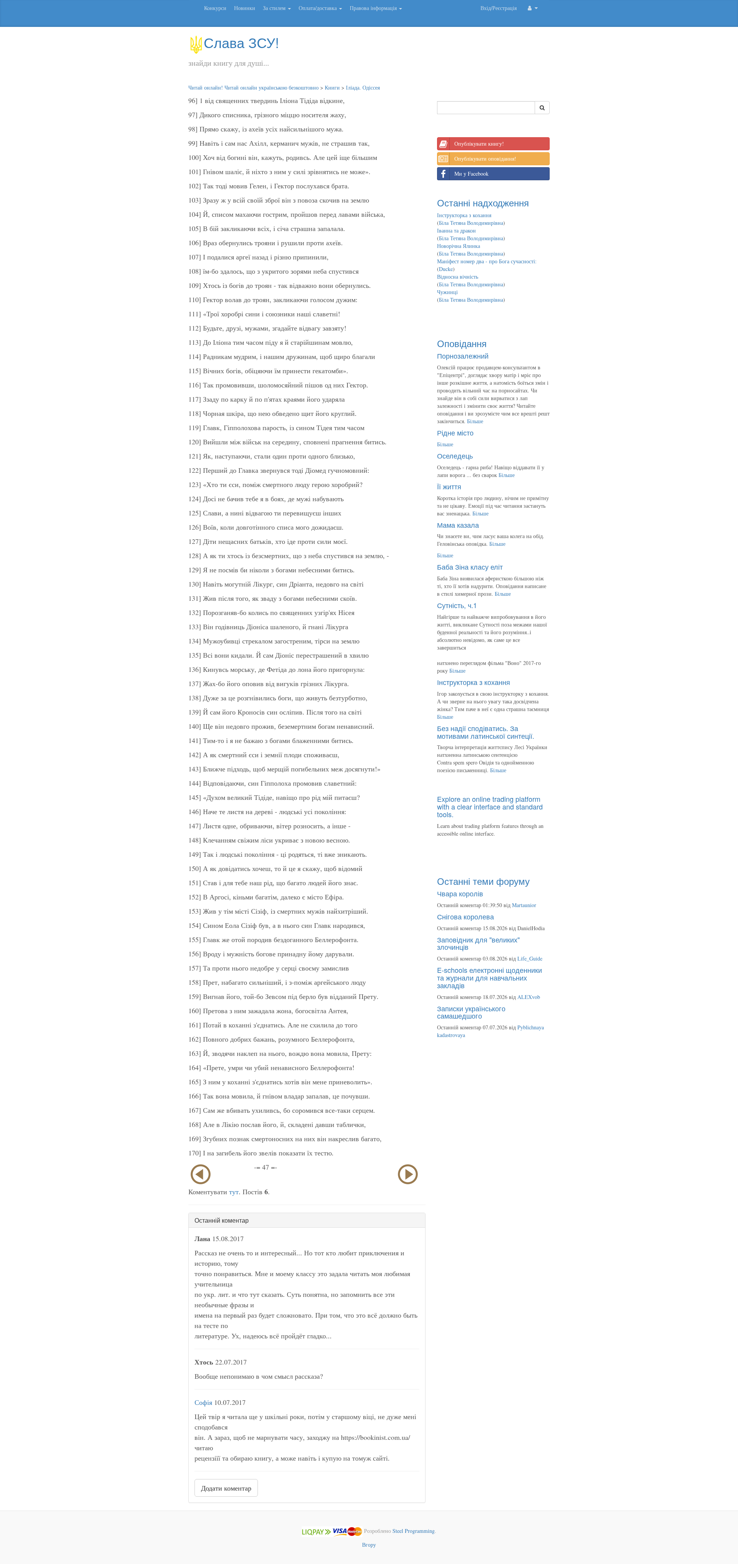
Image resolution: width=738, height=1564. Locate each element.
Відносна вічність (457, 276)
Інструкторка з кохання (464, 215)
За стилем (275, 8)
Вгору (369, 1544)
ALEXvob (528, 997)
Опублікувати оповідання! (485, 158)
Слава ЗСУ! (241, 42)
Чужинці (447, 292)
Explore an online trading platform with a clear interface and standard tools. (490, 806)
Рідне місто (455, 432)
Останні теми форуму (483, 881)
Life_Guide (529, 958)
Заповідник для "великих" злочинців (478, 943)
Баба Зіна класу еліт (470, 567)
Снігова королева (465, 916)
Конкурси (215, 8)
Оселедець (455, 455)
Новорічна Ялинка (458, 245)
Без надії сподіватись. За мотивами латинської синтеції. (485, 732)
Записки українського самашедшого (471, 1012)
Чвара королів (460, 893)
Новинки (244, 8)
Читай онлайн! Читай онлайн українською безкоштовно (253, 87)
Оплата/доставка (318, 8)
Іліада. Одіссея (363, 87)
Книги (332, 87)
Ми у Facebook (471, 173)
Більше (475, 421)
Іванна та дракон (456, 230)
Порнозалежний (463, 356)
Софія (203, 1402)
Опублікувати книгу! (479, 143)
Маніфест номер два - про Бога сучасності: (487, 261)
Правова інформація (374, 8)
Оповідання (462, 343)
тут (234, 1191)
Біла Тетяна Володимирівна (471, 222)
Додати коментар (226, 1488)
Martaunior (524, 905)
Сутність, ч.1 (457, 605)
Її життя (449, 486)
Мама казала (458, 525)
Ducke (446, 269)
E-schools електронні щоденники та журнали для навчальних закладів (489, 977)
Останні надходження (483, 202)
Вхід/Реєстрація (498, 8)
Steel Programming (413, 1530)
